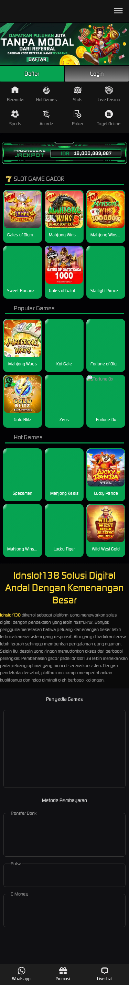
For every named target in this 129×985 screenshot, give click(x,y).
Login (97, 73)
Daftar (32, 73)
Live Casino (109, 100)
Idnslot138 (10, 615)
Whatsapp (21, 978)
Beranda (15, 100)
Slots (77, 100)
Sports (15, 124)
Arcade (46, 124)
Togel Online (108, 124)
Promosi (63, 978)
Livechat (104, 978)
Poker (77, 124)
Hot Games (46, 100)
